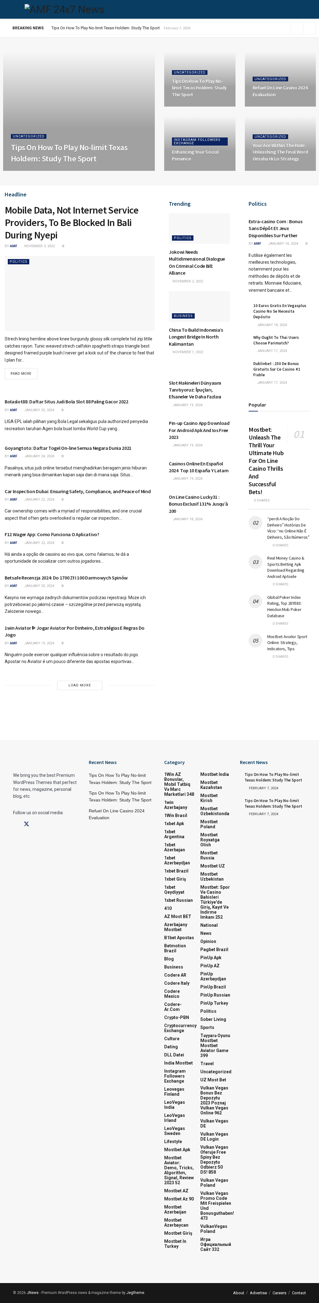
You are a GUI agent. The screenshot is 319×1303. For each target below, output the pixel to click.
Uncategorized (29, 136)
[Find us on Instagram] (38, 824)
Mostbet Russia (209, 855)
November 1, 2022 (187, 352)
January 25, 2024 (38, 410)
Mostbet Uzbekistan (212, 877)
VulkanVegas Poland (213, 1229)
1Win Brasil (175, 815)
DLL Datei (174, 1054)
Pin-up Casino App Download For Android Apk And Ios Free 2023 (199, 430)
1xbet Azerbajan (174, 847)
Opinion (208, 941)
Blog (169, 958)
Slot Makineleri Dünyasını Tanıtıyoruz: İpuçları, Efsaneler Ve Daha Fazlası (195, 390)
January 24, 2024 (38, 456)
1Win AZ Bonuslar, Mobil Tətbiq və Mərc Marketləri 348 (179, 784)
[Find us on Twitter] (26, 824)
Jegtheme (135, 1293)
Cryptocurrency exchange (180, 1028)
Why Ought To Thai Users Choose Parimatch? (276, 340)
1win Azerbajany (175, 805)
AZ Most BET (177, 916)
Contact (299, 1293)
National (209, 925)
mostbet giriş (178, 1233)
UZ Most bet (213, 1079)
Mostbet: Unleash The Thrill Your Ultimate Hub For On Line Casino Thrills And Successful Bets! (266, 461)
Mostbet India (214, 774)
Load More (80, 685)
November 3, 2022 (39, 246)
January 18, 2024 (187, 519)
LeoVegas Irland (174, 1118)
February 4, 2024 (270, 106)
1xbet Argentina (174, 834)
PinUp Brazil (213, 986)
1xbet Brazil (176, 870)
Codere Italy (176, 983)
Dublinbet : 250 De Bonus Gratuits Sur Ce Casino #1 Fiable (276, 369)
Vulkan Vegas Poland (214, 1183)
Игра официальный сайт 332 (215, 1244)
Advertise (258, 1293)
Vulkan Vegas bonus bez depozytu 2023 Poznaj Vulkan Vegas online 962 (214, 1100)
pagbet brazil (214, 949)
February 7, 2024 (45, 170)
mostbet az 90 (179, 1198)
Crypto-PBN (176, 1017)
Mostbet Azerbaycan (176, 1223)
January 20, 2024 (38, 586)
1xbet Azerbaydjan (177, 860)
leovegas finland (174, 1092)
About (238, 1293)
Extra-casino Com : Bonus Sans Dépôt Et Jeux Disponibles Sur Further (275, 228)
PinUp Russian (215, 995)
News (206, 933)
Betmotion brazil (175, 948)
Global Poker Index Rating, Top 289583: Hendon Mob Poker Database (284, 606)
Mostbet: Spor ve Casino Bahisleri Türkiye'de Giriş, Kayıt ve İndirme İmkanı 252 (215, 902)
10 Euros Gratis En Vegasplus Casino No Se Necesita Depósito (279, 311)
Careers (279, 1293)
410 (168, 908)
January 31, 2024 (190, 170)
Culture (171, 1038)
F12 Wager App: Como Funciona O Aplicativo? (52, 534)
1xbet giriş (175, 879)
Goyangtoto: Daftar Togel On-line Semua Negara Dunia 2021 (68, 448)
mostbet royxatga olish (210, 839)
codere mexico (172, 994)
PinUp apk (210, 957)
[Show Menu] (15, 9)
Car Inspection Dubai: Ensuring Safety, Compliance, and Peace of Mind (77, 491)
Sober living (213, 1019)
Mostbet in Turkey (175, 1244)
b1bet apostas (179, 937)
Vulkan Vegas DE (214, 1123)
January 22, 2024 (38, 500)
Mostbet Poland (209, 824)
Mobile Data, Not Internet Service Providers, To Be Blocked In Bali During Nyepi (71, 222)
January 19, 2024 (38, 643)
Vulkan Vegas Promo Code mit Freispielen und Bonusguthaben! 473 (217, 1206)
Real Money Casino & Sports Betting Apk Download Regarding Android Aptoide (285, 567)
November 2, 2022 (187, 281)
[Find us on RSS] (59, 824)
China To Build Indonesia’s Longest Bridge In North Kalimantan (196, 337)
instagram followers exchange (197, 141)
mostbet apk (177, 1149)
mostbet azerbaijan (175, 1209)
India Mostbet (178, 1062)
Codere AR (175, 975)
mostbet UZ (212, 865)
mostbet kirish (209, 798)
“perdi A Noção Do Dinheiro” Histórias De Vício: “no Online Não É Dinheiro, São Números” (288, 528)
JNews (33, 1293)
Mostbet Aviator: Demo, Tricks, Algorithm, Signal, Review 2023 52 (179, 1170)
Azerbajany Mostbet (175, 927)
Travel (207, 1063)
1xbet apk (174, 823)
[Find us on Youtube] (48, 824)
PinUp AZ (210, 965)
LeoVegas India (174, 1105)
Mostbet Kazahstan (211, 785)
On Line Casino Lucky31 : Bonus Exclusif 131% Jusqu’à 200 (198, 504)
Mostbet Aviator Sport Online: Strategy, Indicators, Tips (287, 643)
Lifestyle (173, 1141)
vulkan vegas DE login (214, 1137)
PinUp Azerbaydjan (213, 976)
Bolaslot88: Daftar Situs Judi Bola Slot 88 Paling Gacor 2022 (66, 401)
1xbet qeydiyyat (174, 890)
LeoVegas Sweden (174, 1131)
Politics (18, 262)
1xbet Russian (178, 900)
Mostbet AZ (176, 1190)
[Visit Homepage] (64, 9)
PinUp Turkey (214, 1003)
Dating (171, 1046)
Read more (24, 372)
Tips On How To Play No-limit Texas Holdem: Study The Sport (105, 28)
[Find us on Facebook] (15, 824)
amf (19, 170)
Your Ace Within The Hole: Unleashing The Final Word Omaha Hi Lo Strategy (280, 152)
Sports (207, 1027)
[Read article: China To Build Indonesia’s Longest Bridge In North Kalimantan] (199, 306)
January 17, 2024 (271, 351)
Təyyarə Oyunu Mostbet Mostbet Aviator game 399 (215, 1045)
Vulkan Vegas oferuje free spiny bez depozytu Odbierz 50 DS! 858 (214, 1160)
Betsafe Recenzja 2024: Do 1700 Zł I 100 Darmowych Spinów (66, 578)
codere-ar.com (173, 1007)
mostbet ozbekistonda (214, 811)
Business (183, 316)
